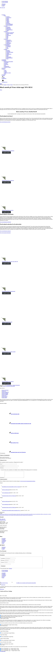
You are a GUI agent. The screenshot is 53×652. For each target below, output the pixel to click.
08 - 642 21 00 (2, 7)
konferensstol (22, 514)
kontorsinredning (26, 514)
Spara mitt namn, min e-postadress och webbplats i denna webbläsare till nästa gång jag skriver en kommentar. (19, 469)
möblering (41, 514)
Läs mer (2, 589)
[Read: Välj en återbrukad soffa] (3, 491)
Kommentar (2, 477)
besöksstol (5, 514)
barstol (3, 514)
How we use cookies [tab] (3, 595)
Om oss (3, 542)
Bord (5, 15)
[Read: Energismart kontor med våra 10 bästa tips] (3, 494)
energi (8, 514)
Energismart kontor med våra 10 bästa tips (9, 495)
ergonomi (10, 514)
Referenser (4, 541)
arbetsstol (1, 514)
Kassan (3, 5)
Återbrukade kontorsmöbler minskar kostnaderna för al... (11, 510)
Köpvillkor (4, 538)
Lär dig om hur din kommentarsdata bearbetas (27, 481)
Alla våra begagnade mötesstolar (5, 232)
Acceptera (1, 651)
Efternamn (3, 560)
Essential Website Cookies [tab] (4, 602)
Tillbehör (5, 49)
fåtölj (12, 514)
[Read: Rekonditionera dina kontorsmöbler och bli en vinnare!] (3, 485)
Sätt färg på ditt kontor (5, 489)
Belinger (10, 568)
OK (0, 589)
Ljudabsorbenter (6, 44)
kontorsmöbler (30, 514)
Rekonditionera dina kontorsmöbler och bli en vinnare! (11, 486)
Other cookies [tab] (2, 644)
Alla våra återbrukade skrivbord (5, 121)
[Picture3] (11, 106)
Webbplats (1, 467)
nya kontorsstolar (45, 514)
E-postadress (3, 558)
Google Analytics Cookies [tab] (4, 618)
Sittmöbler (6, 31)
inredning (17, 514)
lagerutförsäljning (38, 514)
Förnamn (2, 562)
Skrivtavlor (6, 39)
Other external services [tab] (3, 625)
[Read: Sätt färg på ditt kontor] (3, 488)
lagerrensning (34, 514)
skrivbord (49, 514)
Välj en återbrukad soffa (6, 492)
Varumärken (4, 540)
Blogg (1, 83)
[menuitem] (27, 4)
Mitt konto (3, 547)
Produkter (3, 539)
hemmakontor (14, 514)
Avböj (4, 651)
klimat (19, 514)
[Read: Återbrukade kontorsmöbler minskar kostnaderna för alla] (3, 509)
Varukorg (3, 4)
